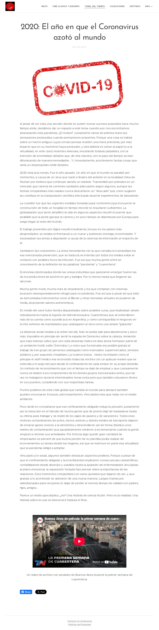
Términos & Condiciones (79, 621)
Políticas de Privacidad (79, 624)
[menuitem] (45, 6)
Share (28, 592)
